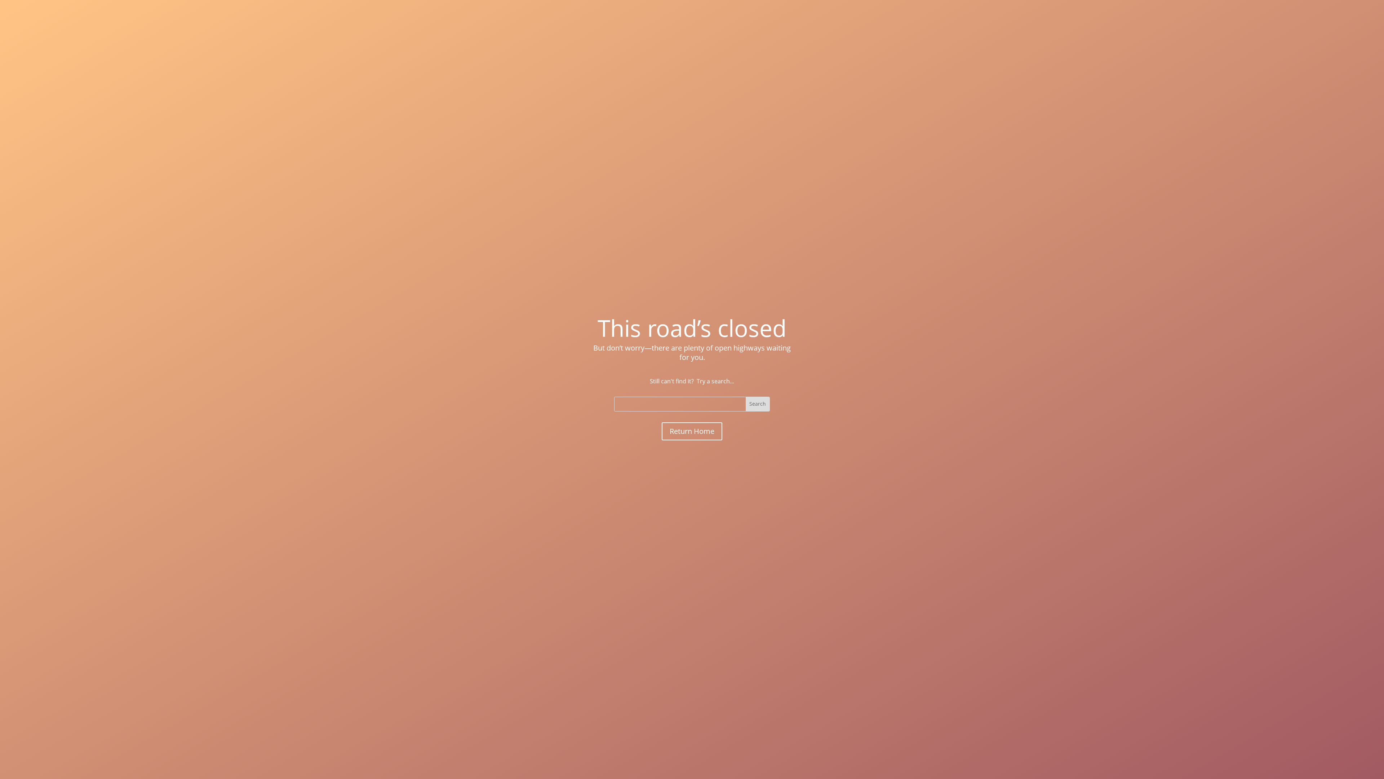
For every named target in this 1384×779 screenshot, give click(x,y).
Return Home (692, 431)
